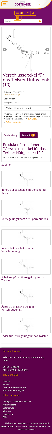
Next (47, 50)
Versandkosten (7, 426)
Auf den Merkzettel (13, 122)
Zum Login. (32, 119)
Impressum (8, 414)
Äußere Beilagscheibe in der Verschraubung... (18, 308)
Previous (5, 50)
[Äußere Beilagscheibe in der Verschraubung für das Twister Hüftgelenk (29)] (26, 296)
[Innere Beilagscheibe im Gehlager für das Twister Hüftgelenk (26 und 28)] (26, 179)
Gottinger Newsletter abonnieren (17, 401)
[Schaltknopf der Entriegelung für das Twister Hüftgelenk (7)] (26, 267)
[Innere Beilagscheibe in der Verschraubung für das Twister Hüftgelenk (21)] (26, 237)
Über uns (7, 411)
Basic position (9, 99)
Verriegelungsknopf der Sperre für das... (25, 219)
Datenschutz (8, 407)
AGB (4, 417)
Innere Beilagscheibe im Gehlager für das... (24, 191)
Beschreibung (10, 135)
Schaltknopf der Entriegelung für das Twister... (23, 279)
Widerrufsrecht (9, 404)
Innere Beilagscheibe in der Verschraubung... (18, 249)
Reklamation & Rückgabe (13, 390)
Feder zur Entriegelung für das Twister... (25, 336)
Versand (6, 384)
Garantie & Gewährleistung (14, 387)
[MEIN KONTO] (27, 13)
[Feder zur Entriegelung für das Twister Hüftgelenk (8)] (26, 325)
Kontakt (6, 381)
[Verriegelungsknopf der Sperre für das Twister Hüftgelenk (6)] (26, 208)
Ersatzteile (28, 135)
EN (40, 4)
